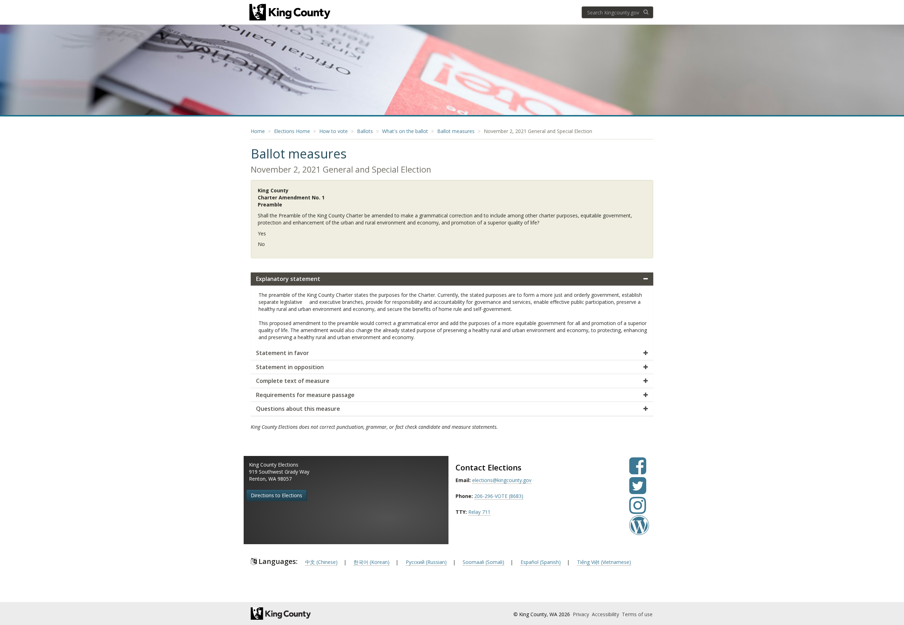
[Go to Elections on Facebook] (637, 471)
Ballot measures (456, 131)
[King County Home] (313, 613)
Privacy (581, 614)
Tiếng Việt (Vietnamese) (604, 562)
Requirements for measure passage (305, 395)
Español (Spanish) (541, 562)
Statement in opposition (290, 367)
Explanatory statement (288, 279)
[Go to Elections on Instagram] (637, 510)
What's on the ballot (405, 131)
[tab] (452, 279)
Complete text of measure (292, 381)
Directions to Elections (276, 495)
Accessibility (606, 614)
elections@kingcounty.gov (501, 480)
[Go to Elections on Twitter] (637, 490)
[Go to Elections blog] (639, 530)
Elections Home (292, 131)
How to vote (333, 131)
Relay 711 (479, 512)
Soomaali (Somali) (483, 562)
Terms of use (637, 614)
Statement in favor (282, 353)
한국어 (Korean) (371, 562)
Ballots (365, 131)
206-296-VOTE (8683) (498, 496)
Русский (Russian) (426, 562)
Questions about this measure (298, 409)
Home (258, 131)
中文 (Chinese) (321, 562)
